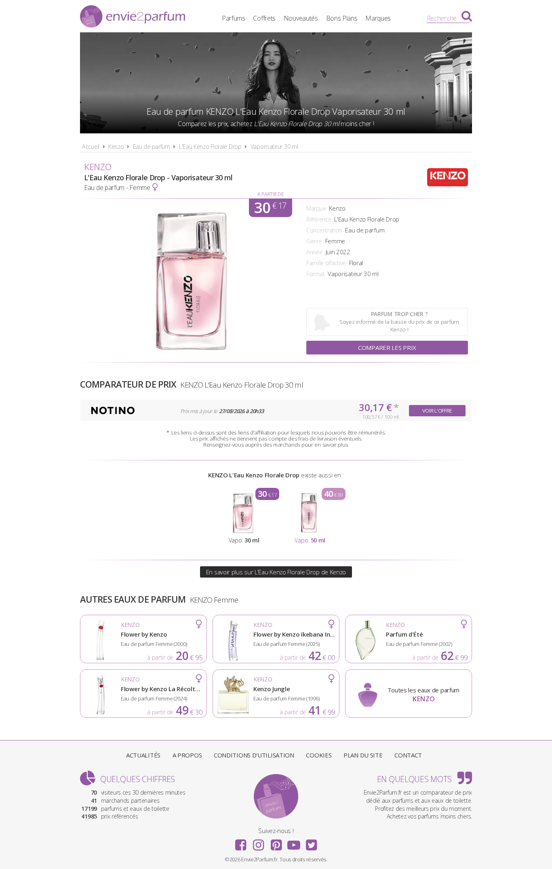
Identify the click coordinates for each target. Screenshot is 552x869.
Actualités (143, 755)
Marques (378, 18)
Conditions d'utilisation (254, 755)
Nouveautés (301, 18)
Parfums (233, 18)
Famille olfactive (326, 263)
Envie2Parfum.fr (132, 17)
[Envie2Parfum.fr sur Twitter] (311, 842)
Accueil (90, 146)
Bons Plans (342, 18)
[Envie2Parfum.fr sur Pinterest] (276, 842)
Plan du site (362, 755)
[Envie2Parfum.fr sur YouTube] (293, 842)
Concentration (324, 230)
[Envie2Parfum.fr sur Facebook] (240, 842)
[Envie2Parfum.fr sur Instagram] (258, 842)
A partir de (270, 194)
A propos (187, 755)
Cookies (318, 755)
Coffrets (264, 18)
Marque (316, 208)
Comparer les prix (387, 348)
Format (315, 274)
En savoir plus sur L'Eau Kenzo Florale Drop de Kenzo (276, 572)
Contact (408, 755)
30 (270, 207)
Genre (314, 241)
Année (314, 252)
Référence (318, 219)
